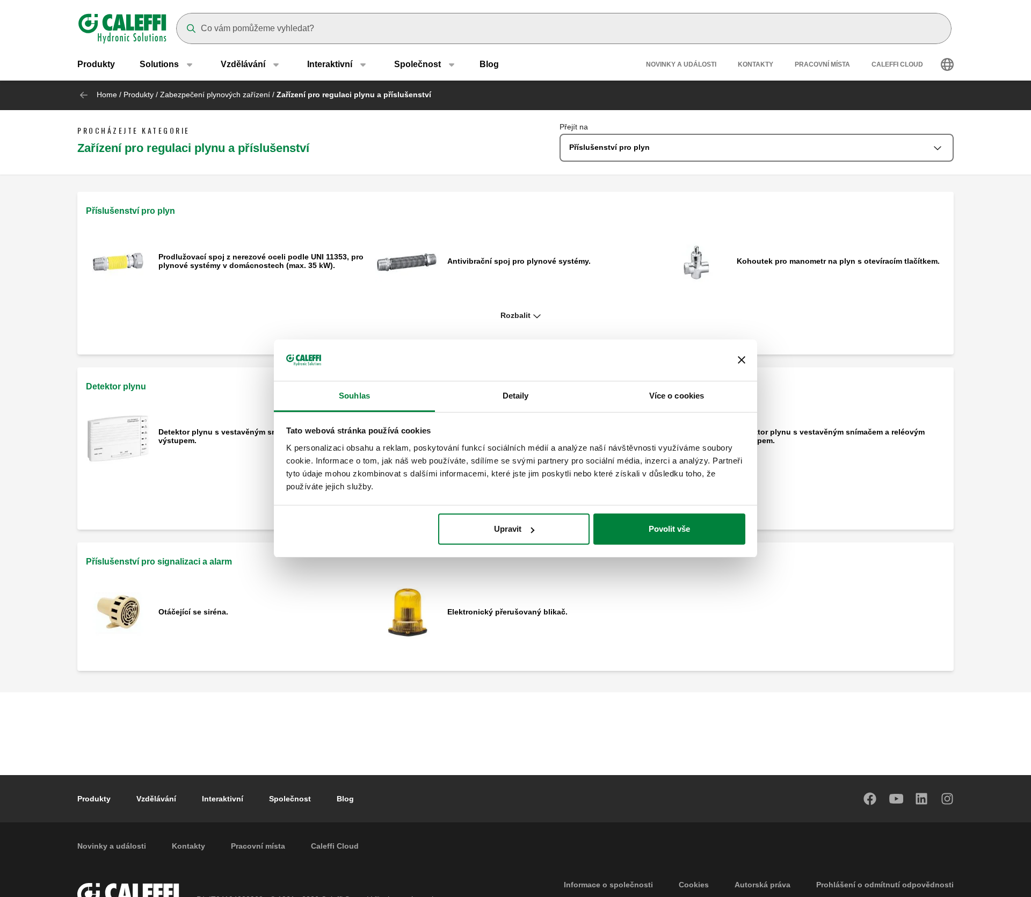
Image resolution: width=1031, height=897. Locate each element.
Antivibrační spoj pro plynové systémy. (519, 261)
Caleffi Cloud (897, 64)
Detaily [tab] (516, 395)
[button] (515, 316)
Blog (489, 64)
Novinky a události (681, 64)
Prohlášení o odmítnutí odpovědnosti (885, 884)
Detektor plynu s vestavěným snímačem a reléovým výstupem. (252, 436)
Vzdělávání (156, 798)
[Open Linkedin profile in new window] (922, 798)
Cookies (694, 884)
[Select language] (947, 64)
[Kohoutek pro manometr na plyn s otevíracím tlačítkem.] (696, 261)
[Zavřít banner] (741, 360)
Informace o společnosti (608, 884)
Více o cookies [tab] (676, 395)
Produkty (96, 64)
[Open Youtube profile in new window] (896, 798)
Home (107, 94)
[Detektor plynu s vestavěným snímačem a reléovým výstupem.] (118, 437)
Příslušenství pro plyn (130, 210)
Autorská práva (762, 884)
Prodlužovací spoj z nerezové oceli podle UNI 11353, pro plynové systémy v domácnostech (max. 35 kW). (261, 261)
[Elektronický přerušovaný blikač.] (407, 612)
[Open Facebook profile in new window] (870, 798)
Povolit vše (669, 528)
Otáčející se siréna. (193, 611)
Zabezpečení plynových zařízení (215, 94)
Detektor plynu (116, 386)
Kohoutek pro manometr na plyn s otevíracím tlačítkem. (838, 261)
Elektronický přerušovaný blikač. (507, 611)
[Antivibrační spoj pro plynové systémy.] (407, 261)
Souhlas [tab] (354, 395)
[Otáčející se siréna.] (118, 612)
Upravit (507, 528)
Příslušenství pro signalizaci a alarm (159, 561)
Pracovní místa (822, 64)
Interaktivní (222, 798)
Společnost (290, 798)
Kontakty (755, 64)
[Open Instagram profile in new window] (948, 798)
